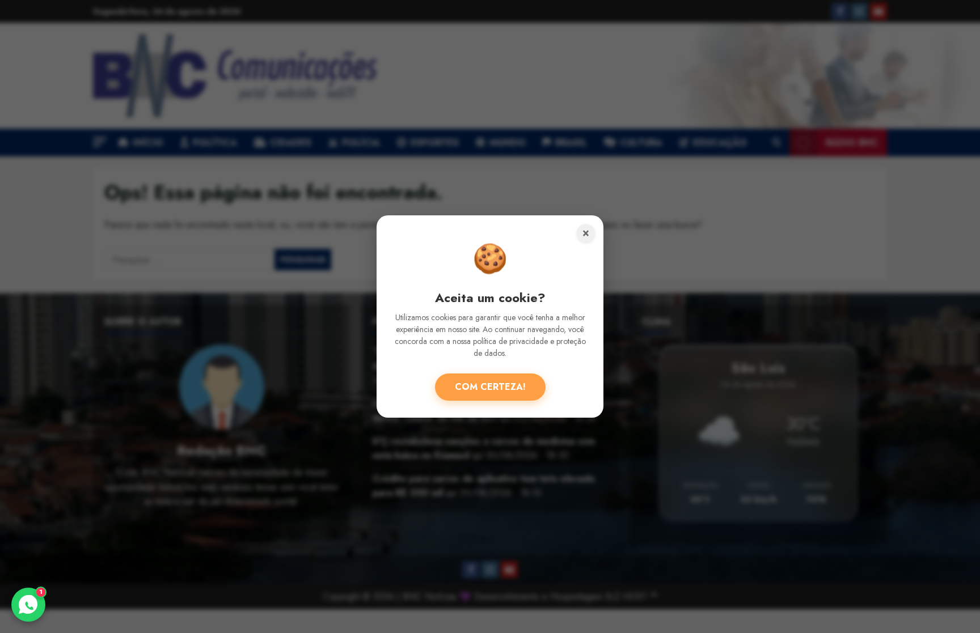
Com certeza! (490, 386)
